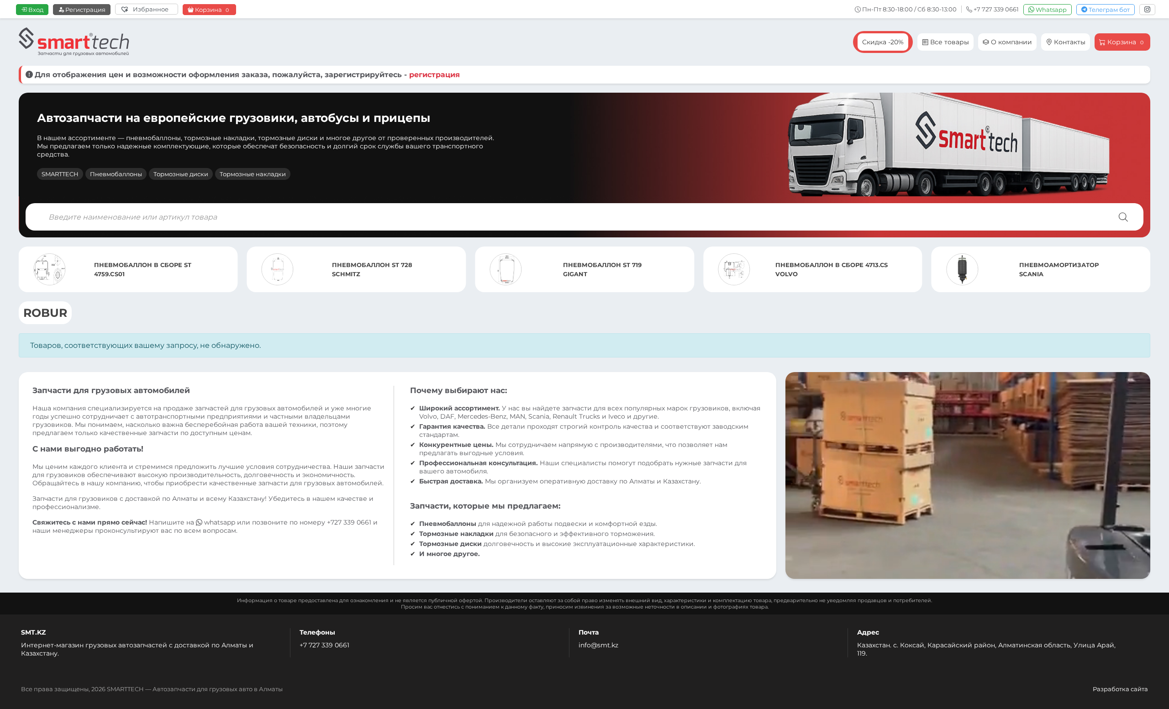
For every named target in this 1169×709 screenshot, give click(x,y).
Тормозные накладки (253, 174)
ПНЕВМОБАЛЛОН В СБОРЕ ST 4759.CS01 (142, 269)
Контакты (1068, 42)
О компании (1010, 42)
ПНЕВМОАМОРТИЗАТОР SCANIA (1059, 269)
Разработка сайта (1120, 689)
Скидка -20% (883, 42)
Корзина (211, 10)
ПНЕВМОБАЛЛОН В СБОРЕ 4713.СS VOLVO (831, 269)
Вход (35, 9)
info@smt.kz (598, 645)
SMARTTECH (60, 174)
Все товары (948, 42)
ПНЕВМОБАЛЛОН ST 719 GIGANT (602, 269)
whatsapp (219, 522)
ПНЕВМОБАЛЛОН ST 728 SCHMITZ (372, 269)
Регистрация (84, 9)
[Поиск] (1123, 217)
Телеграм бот (1108, 9)
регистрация (434, 74)
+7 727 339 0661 (324, 645)
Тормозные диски (180, 174)
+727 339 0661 (349, 522)
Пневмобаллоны (116, 174)
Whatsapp (1050, 9)
